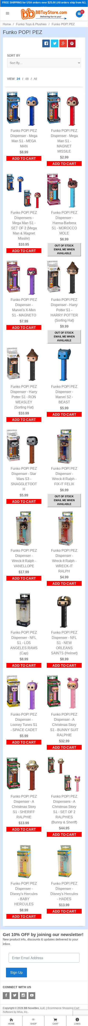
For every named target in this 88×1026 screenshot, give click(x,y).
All (35, 78)
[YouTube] (31, 995)
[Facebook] (6, 995)
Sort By (13, 55)
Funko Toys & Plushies (31, 24)
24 (18, 78)
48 (27, 78)
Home (7, 24)
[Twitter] (14, 995)
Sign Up (16, 972)
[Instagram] (23, 995)
